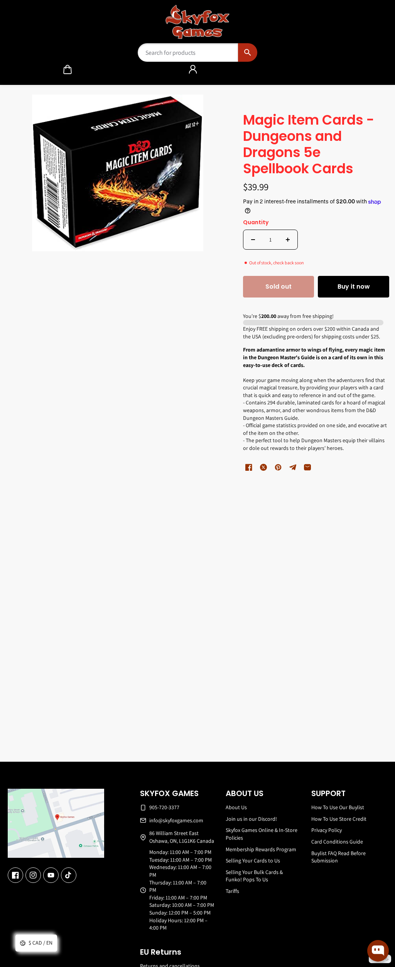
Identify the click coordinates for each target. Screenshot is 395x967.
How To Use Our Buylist (337, 807)
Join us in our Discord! (251, 818)
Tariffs (232, 891)
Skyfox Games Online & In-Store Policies (261, 834)
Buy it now (354, 286)
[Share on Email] (307, 467)
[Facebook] (15, 875)
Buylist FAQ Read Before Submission (338, 857)
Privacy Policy (326, 830)
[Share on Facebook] (249, 467)
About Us (236, 807)
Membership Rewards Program (261, 849)
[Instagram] (33, 875)
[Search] (247, 52)
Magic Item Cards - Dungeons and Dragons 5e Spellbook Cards (308, 145)
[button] (67, 69)
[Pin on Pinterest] (278, 467)
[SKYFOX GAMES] (197, 22)
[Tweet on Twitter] (263, 467)
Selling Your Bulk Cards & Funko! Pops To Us (254, 876)
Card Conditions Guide (337, 841)
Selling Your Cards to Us (253, 860)
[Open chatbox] (378, 951)
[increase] (287, 239)
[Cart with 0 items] (67, 69)
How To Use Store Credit (338, 818)
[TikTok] (68, 875)
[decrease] (253, 239)
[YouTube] (51, 875)
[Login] (193, 69)
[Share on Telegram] (293, 467)
